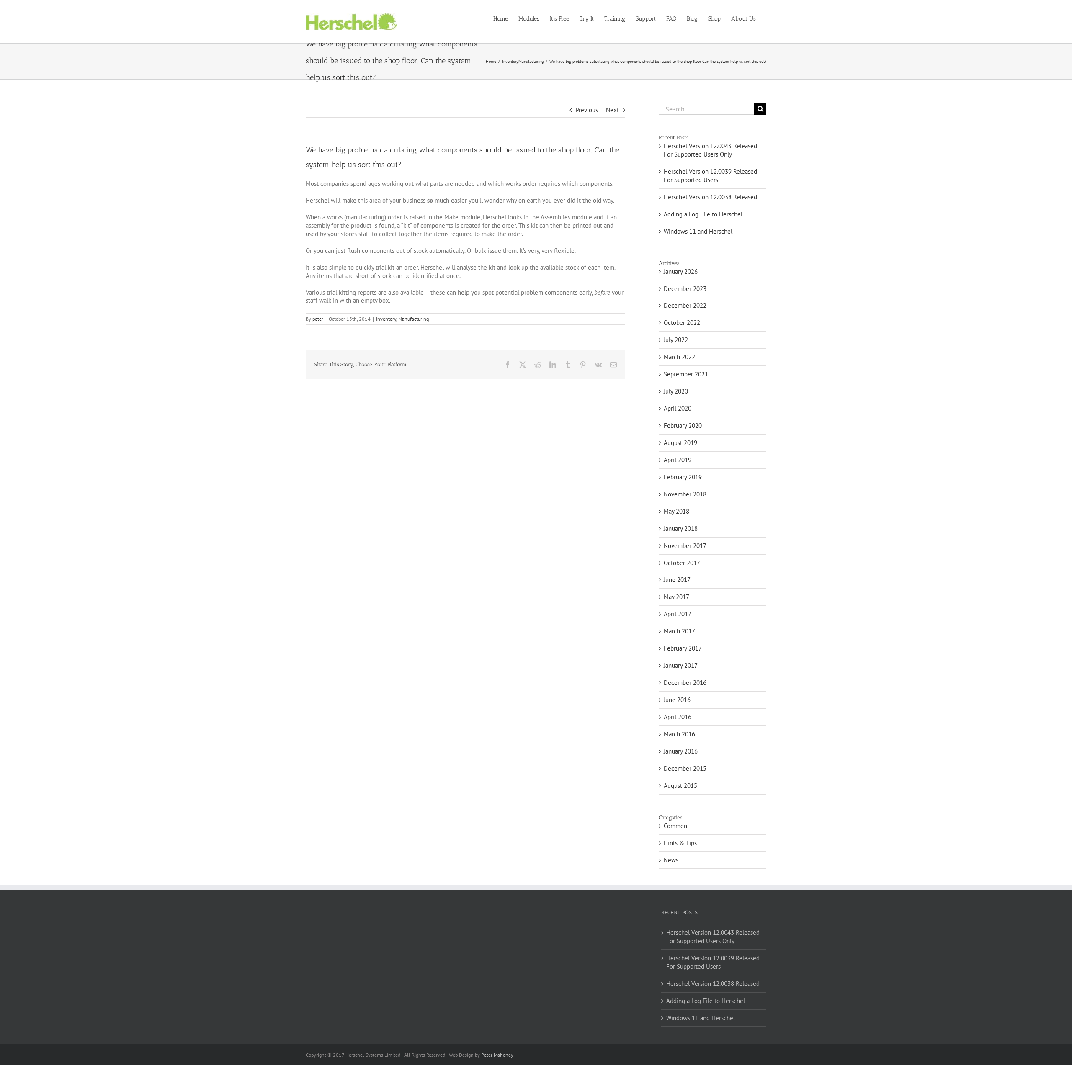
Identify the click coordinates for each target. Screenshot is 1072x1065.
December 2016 (685, 683)
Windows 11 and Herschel (698, 231)
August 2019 (680, 443)
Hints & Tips (680, 843)
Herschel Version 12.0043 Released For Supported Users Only (710, 150)
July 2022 (676, 340)
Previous (587, 110)
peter (317, 319)
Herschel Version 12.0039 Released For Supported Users (710, 175)
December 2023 (685, 289)
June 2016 (677, 700)
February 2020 (683, 426)
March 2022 (679, 357)
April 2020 (677, 408)
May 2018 (676, 511)
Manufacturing (413, 319)
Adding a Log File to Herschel (703, 214)
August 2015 (680, 786)
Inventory (386, 319)
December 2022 (685, 305)
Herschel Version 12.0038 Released (710, 197)
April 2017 (677, 614)
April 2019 (677, 460)
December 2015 (685, 768)
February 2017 (683, 648)
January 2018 (681, 528)
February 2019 (683, 477)
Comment (676, 826)
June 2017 (677, 580)
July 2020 (676, 391)
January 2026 (681, 271)
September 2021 (686, 374)
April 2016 (677, 717)
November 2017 (685, 546)
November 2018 (685, 494)
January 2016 (681, 751)
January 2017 (681, 665)
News (671, 860)
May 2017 (676, 597)
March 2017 (679, 631)
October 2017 (682, 563)
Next (612, 110)
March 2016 (679, 734)
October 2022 (682, 323)
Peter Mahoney (497, 1055)
